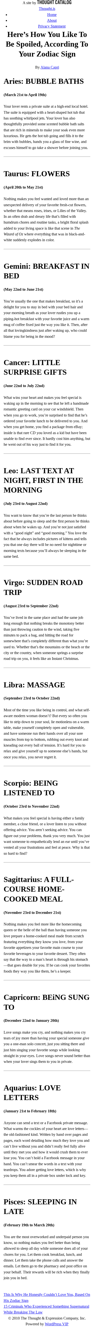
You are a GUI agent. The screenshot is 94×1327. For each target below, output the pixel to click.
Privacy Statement (52, 26)
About (52, 20)
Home (52, 15)
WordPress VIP (56, 1324)
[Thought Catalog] (54, 3)
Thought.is (47, 9)
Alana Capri (49, 67)
